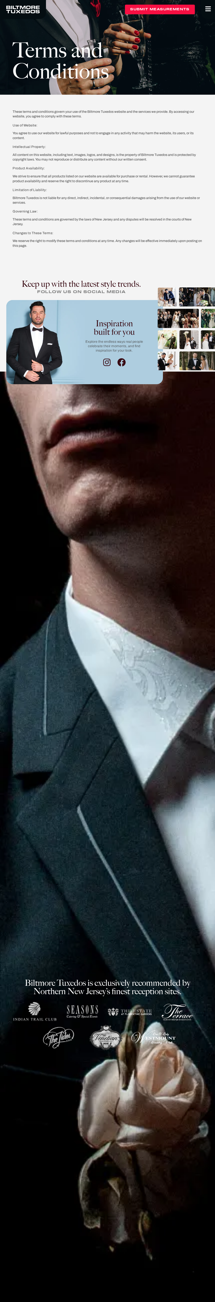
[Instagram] (107, 362)
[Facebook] (121, 362)
